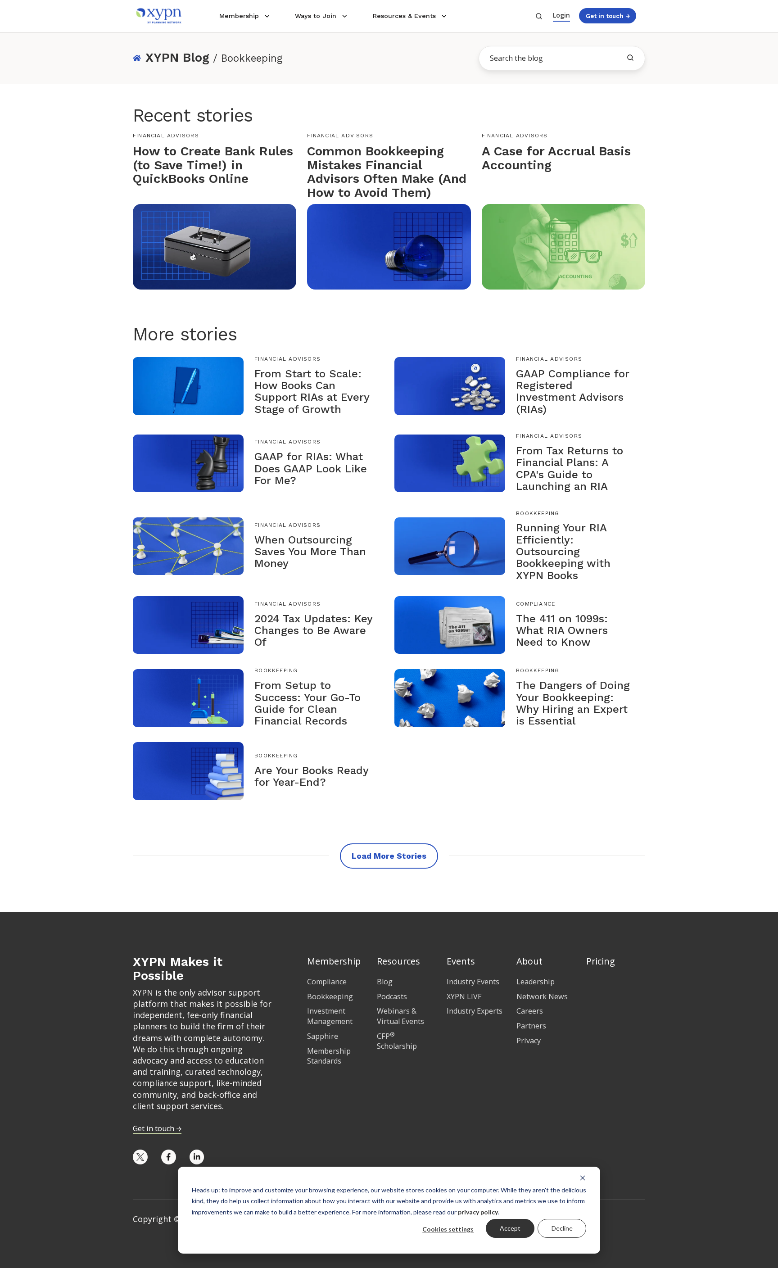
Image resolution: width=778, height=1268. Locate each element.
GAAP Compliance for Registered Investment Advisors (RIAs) (572, 391)
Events (461, 961)
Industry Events (473, 982)
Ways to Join (315, 15)
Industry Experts (474, 1011)
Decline (562, 1228)
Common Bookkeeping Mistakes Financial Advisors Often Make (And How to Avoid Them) (386, 172)
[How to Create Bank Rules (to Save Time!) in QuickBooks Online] (214, 246)
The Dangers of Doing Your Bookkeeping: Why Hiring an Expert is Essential (573, 703)
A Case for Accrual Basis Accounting (556, 158)
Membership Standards (329, 1056)
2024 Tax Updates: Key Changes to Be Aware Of (313, 630)
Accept (510, 1228)
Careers (529, 1011)
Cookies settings (448, 1229)
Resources (398, 961)
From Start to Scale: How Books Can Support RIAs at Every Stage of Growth (311, 391)
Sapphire (322, 1036)
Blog (385, 982)
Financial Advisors (166, 135)
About (529, 961)
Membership (239, 15)
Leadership (535, 982)
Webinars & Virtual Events (400, 1016)
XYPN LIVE (464, 996)
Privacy (528, 1041)
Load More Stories (389, 855)
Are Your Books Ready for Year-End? (311, 776)
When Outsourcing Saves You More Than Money (310, 552)
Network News (542, 996)
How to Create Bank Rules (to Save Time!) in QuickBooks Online (213, 165)
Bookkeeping (537, 513)
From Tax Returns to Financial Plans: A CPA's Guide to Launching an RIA (569, 468)
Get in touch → (608, 15)
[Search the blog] (630, 58)
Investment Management (330, 1016)
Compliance (535, 604)
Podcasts (392, 996)
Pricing (600, 961)
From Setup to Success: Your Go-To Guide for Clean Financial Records (307, 703)
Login (561, 15)
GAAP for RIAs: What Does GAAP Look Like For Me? (310, 468)
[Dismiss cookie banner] (582, 1177)
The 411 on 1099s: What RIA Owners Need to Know (562, 630)
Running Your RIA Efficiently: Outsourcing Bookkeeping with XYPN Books (563, 551)
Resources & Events (404, 15)
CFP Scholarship (397, 1041)
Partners (531, 1026)
